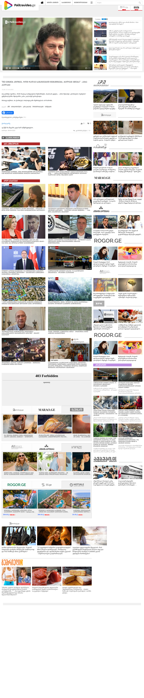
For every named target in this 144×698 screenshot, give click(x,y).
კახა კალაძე (27, 106)
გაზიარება (9, 112)
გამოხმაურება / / (83, 131)
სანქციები (48, 106)
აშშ (9, 106)
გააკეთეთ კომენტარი (12, 138)
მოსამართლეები (38, 106)
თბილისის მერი (16, 106)
